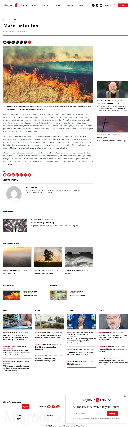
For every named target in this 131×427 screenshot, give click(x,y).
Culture (58, 5)
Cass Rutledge (46, 333)
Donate (122, 5)
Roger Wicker (109, 346)
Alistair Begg (39, 219)
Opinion (70, 5)
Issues (81, 5)
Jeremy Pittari (12, 333)
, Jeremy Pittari (21, 346)
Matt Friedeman (106, 100)
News (34, 5)
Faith (10, 20)
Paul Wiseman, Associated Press (18, 361)
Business (45, 5)
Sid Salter (108, 333)
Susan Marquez (78, 349)
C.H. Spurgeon (12, 270)
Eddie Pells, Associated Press (83, 333)
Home (5, 20)
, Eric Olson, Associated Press (77, 334)
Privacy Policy (116, 418)
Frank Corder (11, 346)
